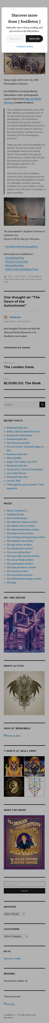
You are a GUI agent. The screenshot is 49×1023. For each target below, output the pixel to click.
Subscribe (34, 38)
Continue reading (24, 46)
